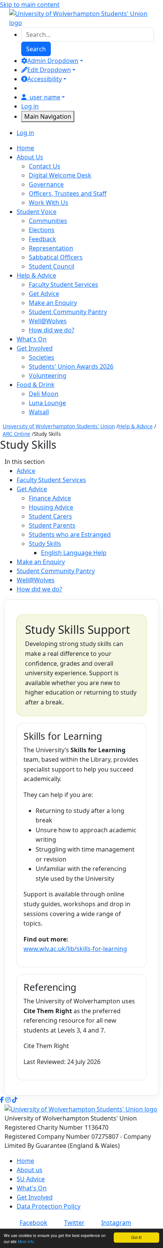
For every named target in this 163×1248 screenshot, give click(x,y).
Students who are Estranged (70, 534)
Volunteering (47, 375)
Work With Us (48, 202)
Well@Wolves (48, 321)
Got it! (136, 1237)
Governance (46, 184)
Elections (42, 230)
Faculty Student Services (63, 284)
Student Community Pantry (68, 312)
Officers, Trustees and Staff (68, 193)
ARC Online (16, 433)
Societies (41, 357)
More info (26, 1241)
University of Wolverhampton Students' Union (59, 426)
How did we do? (51, 330)
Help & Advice (135, 426)
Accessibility (44, 79)
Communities (48, 221)
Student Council (51, 266)
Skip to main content (30, 4)
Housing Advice (51, 507)
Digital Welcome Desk (60, 175)
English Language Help (74, 553)
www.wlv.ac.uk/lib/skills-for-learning (75, 949)
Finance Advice (50, 498)
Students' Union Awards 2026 (71, 366)
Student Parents (52, 525)
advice (26, 471)
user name (45, 97)
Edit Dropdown (49, 70)
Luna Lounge (47, 403)
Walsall (39, 412)
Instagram (116, 1222)
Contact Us (44, 166)
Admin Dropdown (52, 61)
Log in (30, 106)
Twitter (74, 1222)
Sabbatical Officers (56, 257)
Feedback (42, 239)
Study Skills (45, 543)
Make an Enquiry (53, 303)
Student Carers (50, 516)
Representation (51, 248)
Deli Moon (43, 394)
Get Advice (44, 293)
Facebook (33, 1222)
